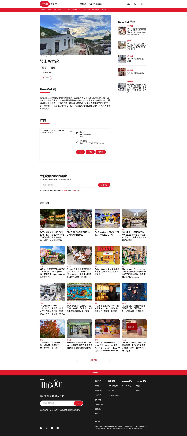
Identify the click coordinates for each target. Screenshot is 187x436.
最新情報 (43, 9)
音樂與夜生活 (95, 9)
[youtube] (52, 428)
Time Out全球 (126, 386)
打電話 (100, 152)
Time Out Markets (95, 4)
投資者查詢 (98, 390)
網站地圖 (97, 421)
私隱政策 (75, 191)
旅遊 (69, 9)
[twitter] (46, 428)
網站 (90, 152)
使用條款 (64, 191)
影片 (80, 9)
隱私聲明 (98, 400)
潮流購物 (74, 9)
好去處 (49, 9)
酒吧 (59, 9)
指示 (80, 152)
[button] (71, 130)
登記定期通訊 (113, 386)
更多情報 (93, 360)
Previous (43, 34)
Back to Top (95, 372)
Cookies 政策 (99, 404)
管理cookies (99, 414)
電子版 (138, 390)
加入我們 (98, 395)
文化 (64, 9)
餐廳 (55, 9)
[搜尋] (135, 4)
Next (107, 34)
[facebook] (41, 428)
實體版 (138, 386)
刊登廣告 (111, 390)
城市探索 (83, 4)
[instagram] (57, 428)
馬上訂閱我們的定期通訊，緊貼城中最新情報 (55, 180)
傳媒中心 (98, 386)
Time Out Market (113, 395)
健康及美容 (87, 9)
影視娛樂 (103, 9)
